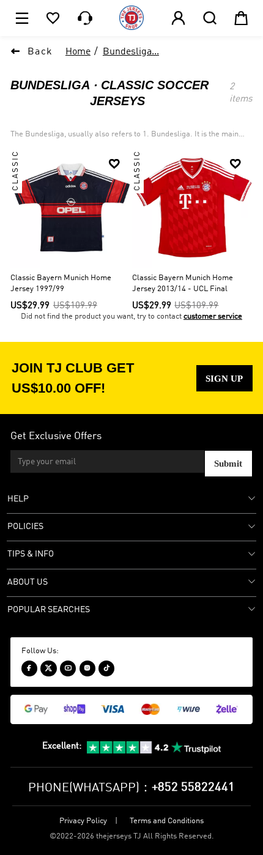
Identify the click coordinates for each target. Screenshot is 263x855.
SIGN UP (224, 378)
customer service (212, 316)
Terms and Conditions (167, 821)
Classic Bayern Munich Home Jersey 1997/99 (60, 283)
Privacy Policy (83, 821)
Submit (228, 463)
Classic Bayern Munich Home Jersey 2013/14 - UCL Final (182, 283)
